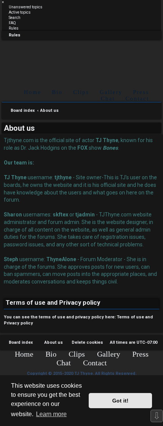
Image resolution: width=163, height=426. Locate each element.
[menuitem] (22, 6)
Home (32, 92)
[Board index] (81, 58)
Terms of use (130, 317)
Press (141, 92)
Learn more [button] (51, 414)
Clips (81, 92)
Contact (137, 99)
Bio (57, 92)
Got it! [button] (120, 401)
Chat (108, 99)
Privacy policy (18, 323)
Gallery (111, 92)
